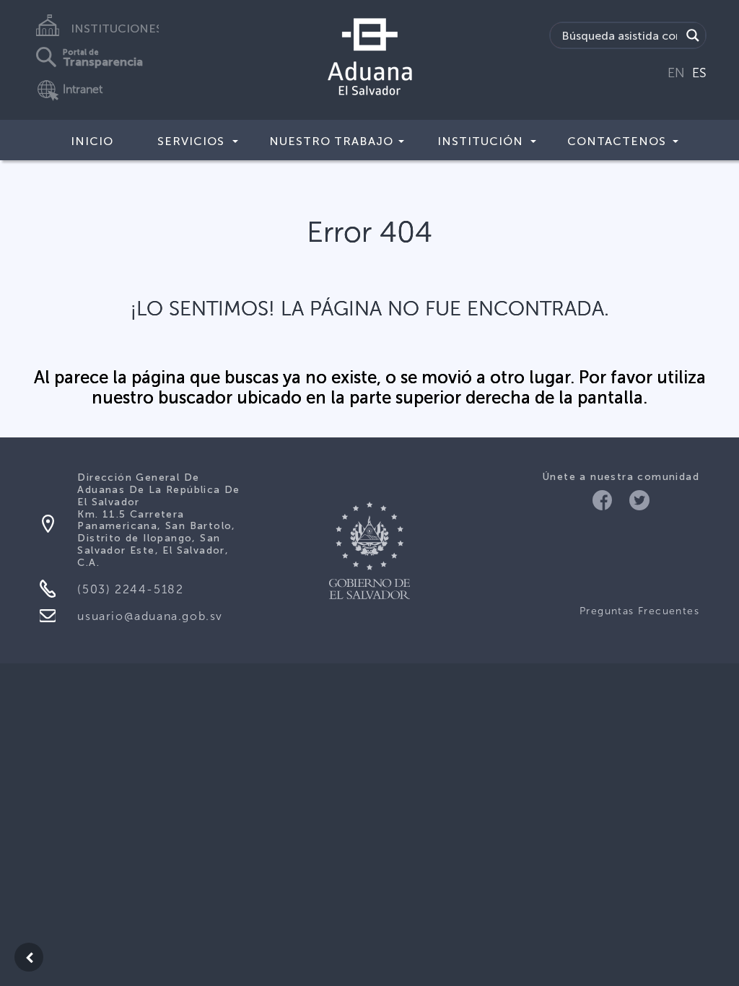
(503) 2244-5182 (130, 589)
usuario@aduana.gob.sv (150, 616)
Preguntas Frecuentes (639, 611)
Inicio (92, 141)
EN (676, 73)
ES (699, 73)
